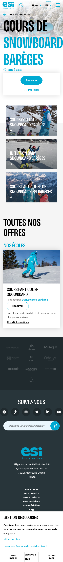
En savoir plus (30, 556)
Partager (33, 89)
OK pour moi (52, 556)
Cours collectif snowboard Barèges (27, 122)
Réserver (31, 80)
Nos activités (31, 501)
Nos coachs (31, 493)
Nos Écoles (31, 489)
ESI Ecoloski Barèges (35, 299)
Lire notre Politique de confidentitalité (25, 546)
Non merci (13, 556)
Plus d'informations (18, 322)
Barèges (15, 70)
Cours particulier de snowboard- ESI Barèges (31, 189)
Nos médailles (31, 505)
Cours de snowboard (20, 14)
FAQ (31, 509)
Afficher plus (12, 539)
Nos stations (31, 497)
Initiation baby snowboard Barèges (27, 155)
